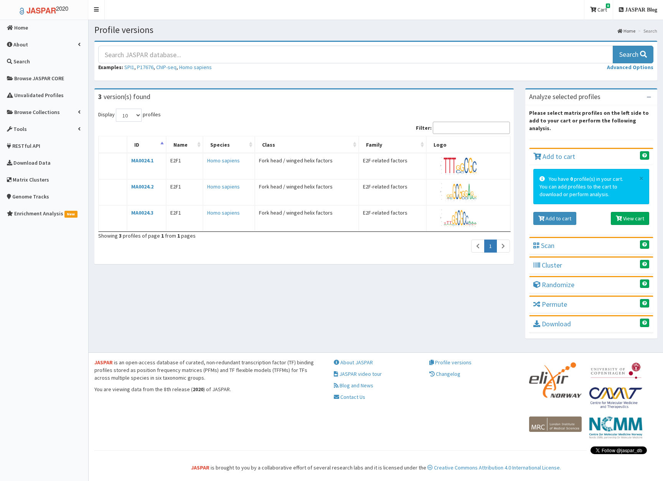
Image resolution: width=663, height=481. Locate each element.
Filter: (424, 127)
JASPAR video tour (360, 373)
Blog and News (355, 385)
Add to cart (558, 156)
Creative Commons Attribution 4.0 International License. (497, 467)
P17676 (145, 67)
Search (629, 54)
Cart (602, 8)
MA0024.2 (142, 186)
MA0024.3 (142, 212)
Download (555, 323)
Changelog (447, 373)
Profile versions (453, 362)
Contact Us (352, 396)
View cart (633, 218)
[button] (96, 10)
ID (136, 144)
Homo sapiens (195, 67)
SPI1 (129, 67)
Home (629, 31)
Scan (546, 245)
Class (268, 144)
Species (220, 144)
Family (374, 144)
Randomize (557, 284)
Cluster (551, 265)
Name (180, 144)
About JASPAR (356, 362)
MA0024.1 (142, 160)
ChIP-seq (166, 67)
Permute (553, 304)
